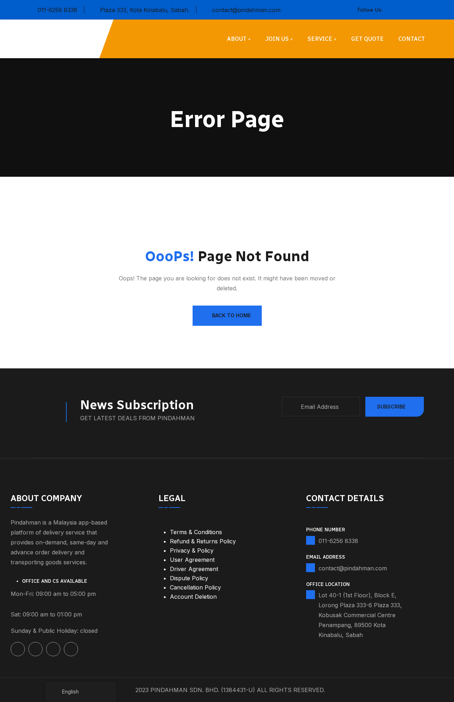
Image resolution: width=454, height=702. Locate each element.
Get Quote (367, 38)
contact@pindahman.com (246, 9)
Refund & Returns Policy (203, 541)
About (237, 38)
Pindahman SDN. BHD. (184, 689)
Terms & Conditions (196, 532)
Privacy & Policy (192, 550)
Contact (411, 38)
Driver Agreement (194, 568)
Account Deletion (193, 596)
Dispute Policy (189, 578)
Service (320, 38)
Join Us (277, 38)
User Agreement (192, 559)
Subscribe (391, 407)
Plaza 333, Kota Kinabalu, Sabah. (144, 9)
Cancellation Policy (195, 587)
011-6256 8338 (57, 9)
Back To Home (231, 315)
